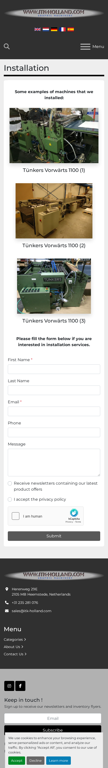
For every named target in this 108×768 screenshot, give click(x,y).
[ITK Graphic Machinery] (54, 575)
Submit (54, 536)
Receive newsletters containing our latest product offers (56, 486)
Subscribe (53, 730)
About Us (12, 647)
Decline (35, 760)
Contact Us (13, 654)
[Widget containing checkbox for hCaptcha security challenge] (46, 516)
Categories (13, 639)
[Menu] (85, 47)
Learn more (58, 760)
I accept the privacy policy (40, 499)
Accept (16, 760)
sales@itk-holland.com (31, 611)
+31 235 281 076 (25, 602)
